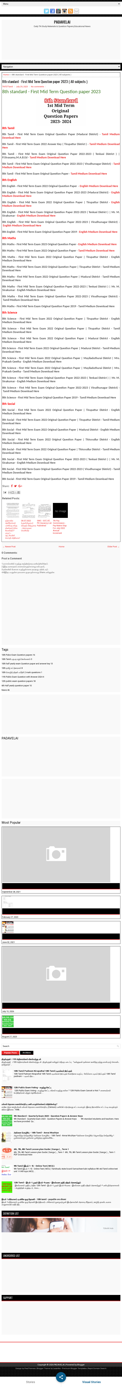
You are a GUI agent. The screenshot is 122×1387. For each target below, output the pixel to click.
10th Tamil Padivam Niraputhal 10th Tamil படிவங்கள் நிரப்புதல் (37, 911)
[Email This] (9, 492)
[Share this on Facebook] (11, 486)
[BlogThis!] (12, 492)
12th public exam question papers (18, 681)
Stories (30, 1382)
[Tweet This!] (15, 486)
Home (6, 74)
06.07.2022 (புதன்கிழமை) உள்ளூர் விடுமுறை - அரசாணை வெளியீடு (28, 525)
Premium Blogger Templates (74, 1368)
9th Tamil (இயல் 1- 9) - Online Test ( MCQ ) (34, 1166)
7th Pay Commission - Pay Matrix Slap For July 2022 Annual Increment (60, 526)
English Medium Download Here (99, 186)
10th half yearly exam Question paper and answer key (27, 663)
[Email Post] (4, 492)
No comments (37, 86)
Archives (27, 1053)
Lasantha (57, 1368)
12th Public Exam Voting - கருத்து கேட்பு (25, 936)
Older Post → (113, 546)
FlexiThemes (29, 1368)
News (6, 690)
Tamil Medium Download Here (48, 157)
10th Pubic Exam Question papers (18, 655)
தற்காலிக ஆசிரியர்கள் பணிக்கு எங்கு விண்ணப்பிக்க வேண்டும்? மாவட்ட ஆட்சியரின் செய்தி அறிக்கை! (12, 529)
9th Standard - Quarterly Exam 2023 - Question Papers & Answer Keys (42, 1031)
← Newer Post (9, 546)
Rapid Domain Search (97, 1368)
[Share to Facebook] (18, 492)
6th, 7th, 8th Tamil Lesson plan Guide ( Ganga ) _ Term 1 (41, 1149)
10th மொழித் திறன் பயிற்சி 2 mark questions (22, 672)
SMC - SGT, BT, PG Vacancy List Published (44, 523)
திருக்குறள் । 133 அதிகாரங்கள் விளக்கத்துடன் (28, 886)
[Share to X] (15, 492)
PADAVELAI (62, 22)
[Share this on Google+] (20, 486)
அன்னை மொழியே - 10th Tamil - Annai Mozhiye (36, 1132)
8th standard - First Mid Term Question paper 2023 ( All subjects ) (44, 81)
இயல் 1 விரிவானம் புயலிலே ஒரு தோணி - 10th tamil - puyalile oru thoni (34, 1199)
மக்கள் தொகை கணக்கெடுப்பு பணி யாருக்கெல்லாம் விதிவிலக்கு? (38, 1005)
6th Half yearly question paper (17, 685)
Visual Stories (91, 1382)
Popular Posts (10, 1053)
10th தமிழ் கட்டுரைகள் (12, 668)
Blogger (81, 1364)
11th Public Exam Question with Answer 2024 (23, 677)
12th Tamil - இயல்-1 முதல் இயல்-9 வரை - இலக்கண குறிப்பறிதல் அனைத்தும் (47, 1182)
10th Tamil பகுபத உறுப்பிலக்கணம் (17, 659)
